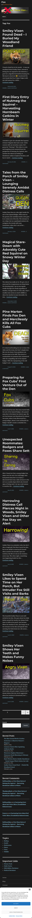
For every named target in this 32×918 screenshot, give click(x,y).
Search (4, 722)
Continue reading (7, 82)
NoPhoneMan (6, 781)
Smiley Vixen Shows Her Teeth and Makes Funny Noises (13, 653)
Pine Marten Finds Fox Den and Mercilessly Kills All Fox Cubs (15, 319)
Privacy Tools (8, 864)
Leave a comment (12, 88)
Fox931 (4, 813)
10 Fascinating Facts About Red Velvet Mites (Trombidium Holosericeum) (14, 804)
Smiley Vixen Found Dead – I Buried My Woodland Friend (14, 38)
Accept (16, 903)
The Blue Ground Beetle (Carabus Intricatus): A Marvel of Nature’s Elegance (14, 741)
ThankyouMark (7, 791)
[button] (29, 889)
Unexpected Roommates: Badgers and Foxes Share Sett (15, 445)
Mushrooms (7, 845)
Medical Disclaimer (10, 870)
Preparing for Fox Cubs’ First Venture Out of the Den (14, 383)
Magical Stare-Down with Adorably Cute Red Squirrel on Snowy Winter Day (14, 251)
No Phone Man (7, 4)
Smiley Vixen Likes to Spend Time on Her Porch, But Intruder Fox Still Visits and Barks (15, 584)
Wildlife (4, 88)
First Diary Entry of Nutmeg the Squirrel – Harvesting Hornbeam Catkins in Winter (15, 108)
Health (6, 843)
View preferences (16, 912)
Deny (16, 908)
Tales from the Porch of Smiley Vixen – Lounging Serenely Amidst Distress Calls (15, 181)
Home (4, 877)
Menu (4, 16)
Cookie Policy (12, 915)
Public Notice (8, 866)
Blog (3, 881)
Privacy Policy (19, 915)
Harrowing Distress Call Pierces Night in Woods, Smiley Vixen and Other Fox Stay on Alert (15, 512)
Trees (5, 849)
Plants (6, 847)
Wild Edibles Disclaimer (11, 868)
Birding (6, 841)
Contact (5, 885)
